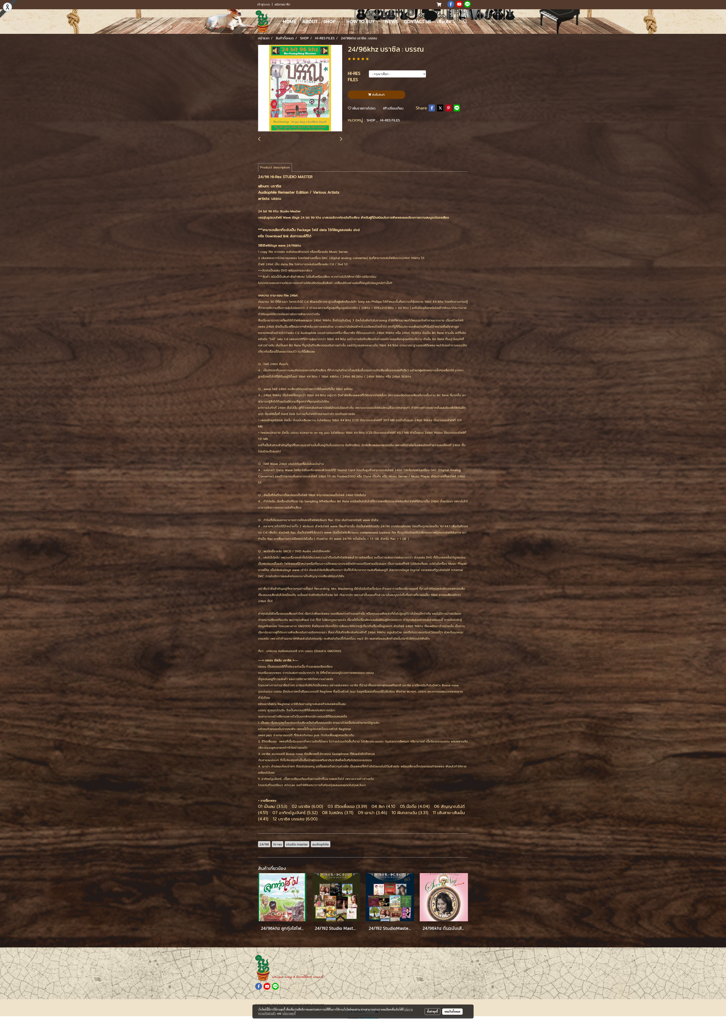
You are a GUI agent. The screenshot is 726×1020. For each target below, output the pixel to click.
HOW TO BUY (361, 21)
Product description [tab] (275, 167)
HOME (289, 21)
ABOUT (310, 21)
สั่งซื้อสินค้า (378, 95)
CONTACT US (417, 21)
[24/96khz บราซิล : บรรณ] (300, 88)
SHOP (330, 21)
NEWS (391, 21)
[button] (465, 21)
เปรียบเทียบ (395, 108)
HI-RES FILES (390, 120)
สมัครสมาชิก (282, 4)
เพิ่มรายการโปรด (363, 108)
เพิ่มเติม (444, 21)
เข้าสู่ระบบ (263, 4)
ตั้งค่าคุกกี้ (432, 1011)
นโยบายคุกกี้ (289, 1013)
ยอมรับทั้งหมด (452, 1011)
